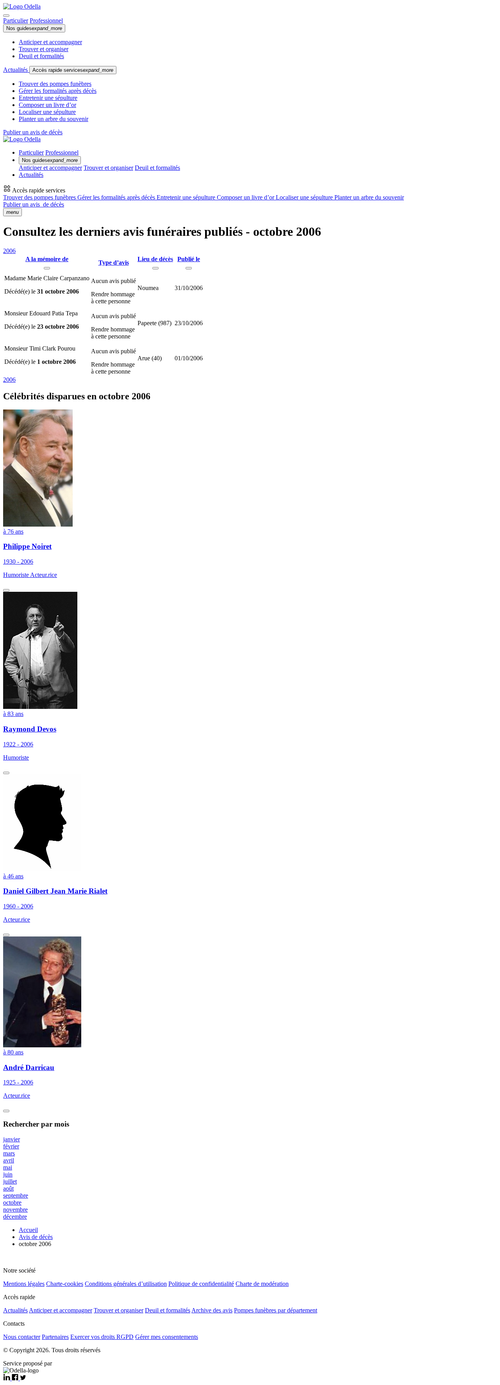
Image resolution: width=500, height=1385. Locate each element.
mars (9, 1153)
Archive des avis (211, 1310)
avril (8, 1160)
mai (7, 1167)
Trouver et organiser (43, 49)
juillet (10, 1181)
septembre (15, 1195)
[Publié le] (189, 268)
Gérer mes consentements (166, 1336)
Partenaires (55, 1336)
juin (7, 1174)
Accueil (28, 1230)
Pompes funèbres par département (275, 1310)
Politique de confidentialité (201, 1283)
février (11, 1146)
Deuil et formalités (41, 56)
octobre (12, 1202)
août (8, 1188)
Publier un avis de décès (32, 132)
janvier (11, 1139)
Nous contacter (21, 1336)
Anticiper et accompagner (50, 42)
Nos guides (34, 28)
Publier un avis (33, 204)
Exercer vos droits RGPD (102, 1336)
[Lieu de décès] (155, 268)
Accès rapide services (72, 70)
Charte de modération (262, 1283)
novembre (15, 1209)
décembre (15, 1216)
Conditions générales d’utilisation (126, 1283)
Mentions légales (24, 1283)
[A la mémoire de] (47, 268)
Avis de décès (36, 1237)
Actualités (16, 69)
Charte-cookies (64, 1283)
